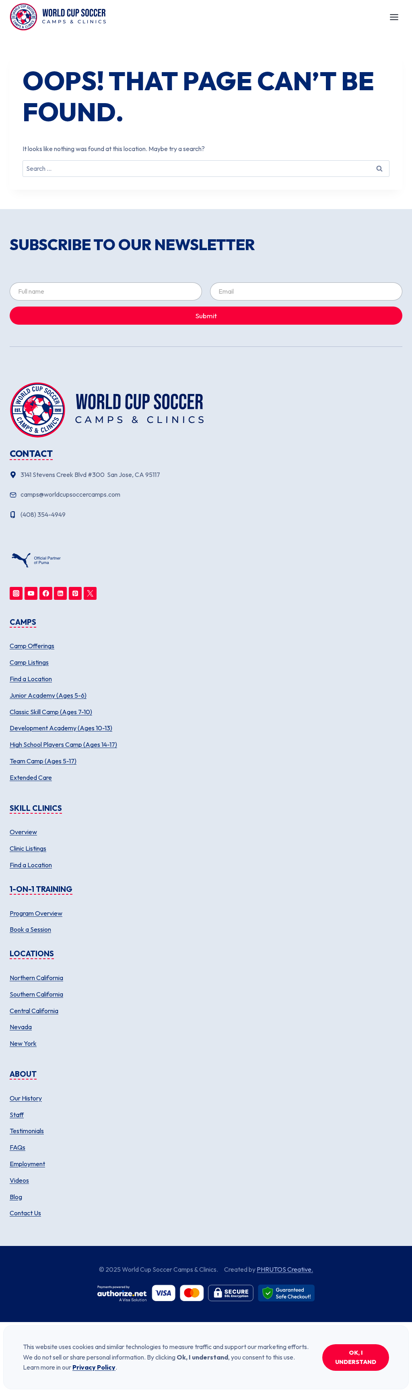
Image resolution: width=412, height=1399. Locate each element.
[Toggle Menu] (394, 17)
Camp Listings (29, 662)
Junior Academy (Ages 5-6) (48, 695)
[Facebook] (45, 593)
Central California (34, 1011)
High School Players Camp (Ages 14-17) (63, 744)
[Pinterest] (75, 593)
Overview (23, 832)
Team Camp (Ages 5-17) (43, 761)
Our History (26, 1098)
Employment (27, 1164)
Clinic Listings (28, 848)
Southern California (36, 994)
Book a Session (30, 929)
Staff (17, 1115)
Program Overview (36, 913)
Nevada (21, 1027)
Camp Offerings (32, 646)
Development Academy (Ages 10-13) (61, 728)
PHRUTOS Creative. (285, 1269)
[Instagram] (16, 593)
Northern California (36, 978)
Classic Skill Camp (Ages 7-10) (51, 712)
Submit (206, 315)
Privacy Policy (93, 1367)
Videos (19, 1180)
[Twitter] (90, 593)
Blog (16, 1197)
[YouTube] (31, 593)
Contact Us (25, 1213)
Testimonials (27, 1131)
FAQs (17, 1147)
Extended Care (31, 777)
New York (23, 1043)
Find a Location (31, 679)
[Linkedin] (60, 593)
